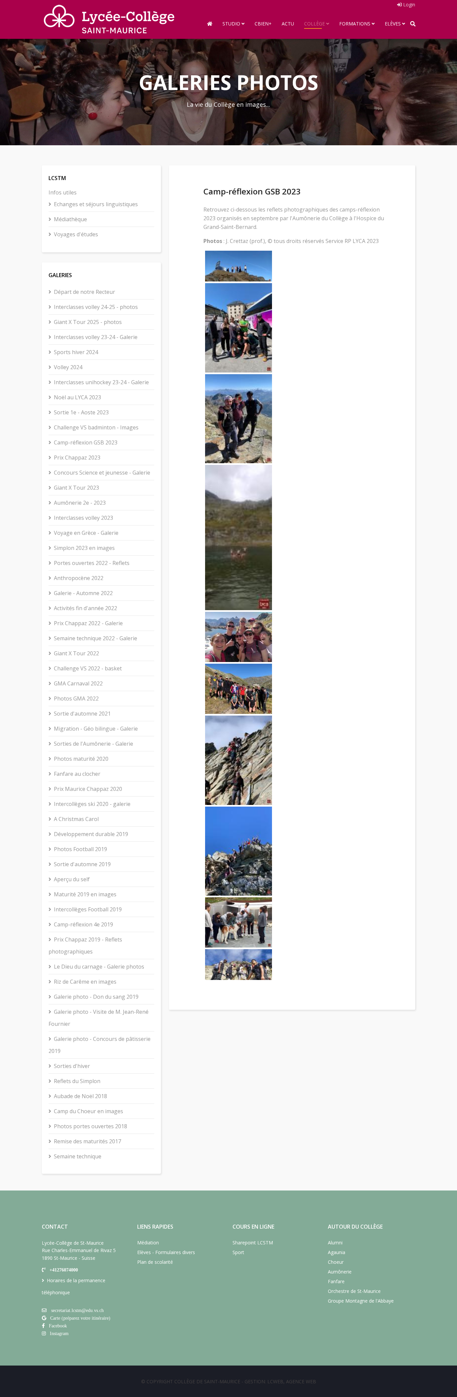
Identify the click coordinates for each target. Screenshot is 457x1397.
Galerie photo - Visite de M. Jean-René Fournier (99, 1018)
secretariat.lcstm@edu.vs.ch (77, 1310)
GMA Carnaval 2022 (78, 683)
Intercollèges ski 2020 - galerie (92, 804)
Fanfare (336, 1281)
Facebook (58, 1325)
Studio (231, 23)
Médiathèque (70, 219)
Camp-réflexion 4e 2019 (83, 924)
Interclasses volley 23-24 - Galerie (96, 337)
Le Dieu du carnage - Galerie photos (99, 966)
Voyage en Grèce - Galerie (86, 533)
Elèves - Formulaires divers (166, 1252)
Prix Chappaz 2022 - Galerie (88, 623)
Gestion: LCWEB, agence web (280, 1381)
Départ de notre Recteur (84, 292)
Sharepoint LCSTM (253, 1242)
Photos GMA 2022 (76, 698)
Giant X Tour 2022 (76, 653)
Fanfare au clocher (77, 773)
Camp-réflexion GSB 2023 (85, 442)
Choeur (336, 1262)
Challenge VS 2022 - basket (88, 668)
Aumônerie (340, 1271)
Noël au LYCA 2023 (77, 397)
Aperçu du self (72, 879)
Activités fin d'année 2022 (85, 608)
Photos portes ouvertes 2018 (90, 1126)
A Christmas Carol (76, 819)
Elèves (393, 23)
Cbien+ (263, 23)
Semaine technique (77, 1156)
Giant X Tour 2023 (76, 487)
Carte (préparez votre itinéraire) (80, 1318)
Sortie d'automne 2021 (82, 713)
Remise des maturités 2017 (87, 1141)
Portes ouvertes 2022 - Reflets (91, 563)
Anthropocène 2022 (78, 578)
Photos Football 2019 (80, 849)
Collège (314, 23)
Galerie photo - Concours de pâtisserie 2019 (100, 1045)
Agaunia (336, 1252)
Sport (238, 1252)
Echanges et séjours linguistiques (96, 204)
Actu (288, 23)
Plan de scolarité (155, 1262)
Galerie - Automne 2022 (83, 593)
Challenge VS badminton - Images (96, 427)
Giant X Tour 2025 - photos (88, 322)
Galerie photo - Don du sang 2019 (96, 996)
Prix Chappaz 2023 (77, 457)
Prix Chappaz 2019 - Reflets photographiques (85, 945)
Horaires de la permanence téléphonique (73, 1286)
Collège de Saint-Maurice (207, 1381)
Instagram (59, 1333)
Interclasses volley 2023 (83, 517)
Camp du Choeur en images (88, 1111)
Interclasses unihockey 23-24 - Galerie (101, 382)
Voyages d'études (76, 234)
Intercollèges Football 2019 (88, 909)
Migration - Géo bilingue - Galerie (96, 728)
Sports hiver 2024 (76, 352)
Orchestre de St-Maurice (354, 1291)
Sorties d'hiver (72, 1066)
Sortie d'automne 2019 (82, 864)
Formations (354, 23)
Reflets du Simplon (77, 1081)
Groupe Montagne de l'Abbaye (361, 1301)
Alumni (335, 1242)
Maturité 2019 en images (85, 894)
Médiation (148, 1242)
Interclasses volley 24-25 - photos (96, 307)
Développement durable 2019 (91, 834)
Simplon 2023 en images (84, 548)
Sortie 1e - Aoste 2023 (81, 412)
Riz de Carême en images (85, 981)
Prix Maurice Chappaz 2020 (88, 789)
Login (408, 4)
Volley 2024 (68, 367)
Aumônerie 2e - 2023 (80, 502)
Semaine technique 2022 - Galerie (95, 638)
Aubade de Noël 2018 (80, 1096)
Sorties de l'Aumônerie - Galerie (93, 743)
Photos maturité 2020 (81, 758)
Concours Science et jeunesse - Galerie (102, 472)
